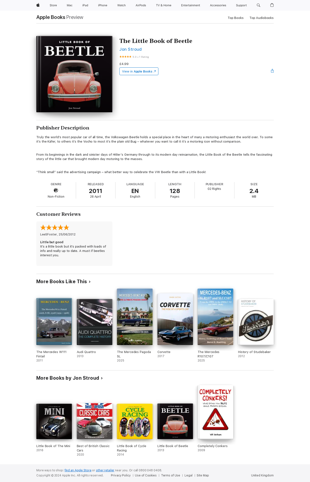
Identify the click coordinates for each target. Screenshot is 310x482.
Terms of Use (170, 475)
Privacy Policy (121, 475)
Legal (188, 475)
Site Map (203, 475)
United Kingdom (262, 475)
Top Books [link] (236, 18)
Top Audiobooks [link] (261, 18)
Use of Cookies (145, 475)
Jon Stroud (130, 49)
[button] (258, 5)
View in (137, 71)
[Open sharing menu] (272, 71)
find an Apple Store (78, 470)
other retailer (105, 470)
